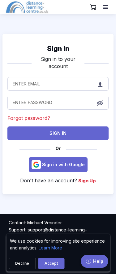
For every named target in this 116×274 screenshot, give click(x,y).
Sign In (58, 133)
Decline (22, 263)
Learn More (50, 247)
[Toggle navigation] (106, 7)
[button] (100, 103)
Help (98, 261)
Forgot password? (28, 118)
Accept (51, 263)
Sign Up (87, 180)
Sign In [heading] (58, 48)
